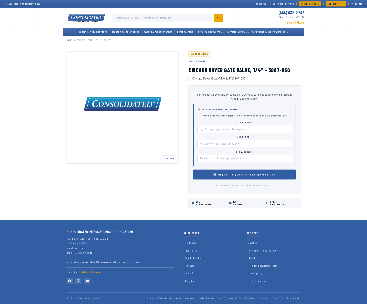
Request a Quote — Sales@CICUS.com (247, 174)
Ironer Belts (191, 250)
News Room (254, 258)
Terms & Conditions (258, 281)
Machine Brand (245, 122)
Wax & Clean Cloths (195, 258)
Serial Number (245, 152)
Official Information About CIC (263, 250)
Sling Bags (190, 281)
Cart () (338, 4)
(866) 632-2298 (291, 13)
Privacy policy (255, 273)
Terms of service (293, 298)
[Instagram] (352, 4)
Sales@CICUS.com (294, 22)
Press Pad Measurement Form (262, 265)
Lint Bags (189, 265)
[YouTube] (360, 4)
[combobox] (167, 18)
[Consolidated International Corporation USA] (87, 17)
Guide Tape (190, 242)
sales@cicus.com (75, 248)
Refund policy (264, 298)
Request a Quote (310, 4)
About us (252, 242)
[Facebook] (356, 4)
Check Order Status (283, 3)
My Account (262, 3)
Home (69, 40)
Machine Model (245, 137)
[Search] (218, 18)
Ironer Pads (191, 273)
